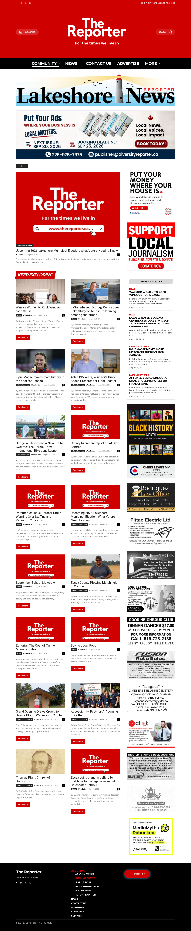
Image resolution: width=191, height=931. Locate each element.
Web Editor (20, 254)
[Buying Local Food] (95, 629)
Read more (23, 337)
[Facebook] (16, 3)
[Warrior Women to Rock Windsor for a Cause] (40, 291)
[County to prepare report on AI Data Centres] (95, 427)
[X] (29, 3)
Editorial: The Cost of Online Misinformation (35, 647)
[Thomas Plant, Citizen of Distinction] (40, 761)
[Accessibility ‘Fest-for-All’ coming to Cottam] (95, 695)
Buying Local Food (83, 645)
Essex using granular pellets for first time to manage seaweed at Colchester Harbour (93, 781)
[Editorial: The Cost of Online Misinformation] (40, 629)
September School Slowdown (36, 582)
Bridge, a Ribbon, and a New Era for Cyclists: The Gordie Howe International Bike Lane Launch (40, 446)
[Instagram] (20, 3)
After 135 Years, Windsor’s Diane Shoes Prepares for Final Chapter (93, 379)
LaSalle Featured (23, 385)
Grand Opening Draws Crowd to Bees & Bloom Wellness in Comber (40, 713)
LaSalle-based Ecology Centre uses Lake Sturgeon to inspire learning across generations (95, 311)
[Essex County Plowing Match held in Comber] (95, 566)
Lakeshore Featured (24, 246)
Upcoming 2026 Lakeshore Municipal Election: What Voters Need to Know (67, 250)
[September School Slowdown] (40, 566)
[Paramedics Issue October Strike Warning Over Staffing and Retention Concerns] (40, 497)
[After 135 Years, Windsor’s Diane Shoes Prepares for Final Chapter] (95, 361)
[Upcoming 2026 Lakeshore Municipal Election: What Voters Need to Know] (68, 209)
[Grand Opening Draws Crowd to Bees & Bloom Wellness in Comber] (40, 695)
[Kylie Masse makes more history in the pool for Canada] (40, 361)
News (19, 315)
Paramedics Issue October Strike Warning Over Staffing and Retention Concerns (38, 516)
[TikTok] (25, 3)
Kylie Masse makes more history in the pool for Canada (40, 379)
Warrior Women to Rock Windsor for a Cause (147, 294)
